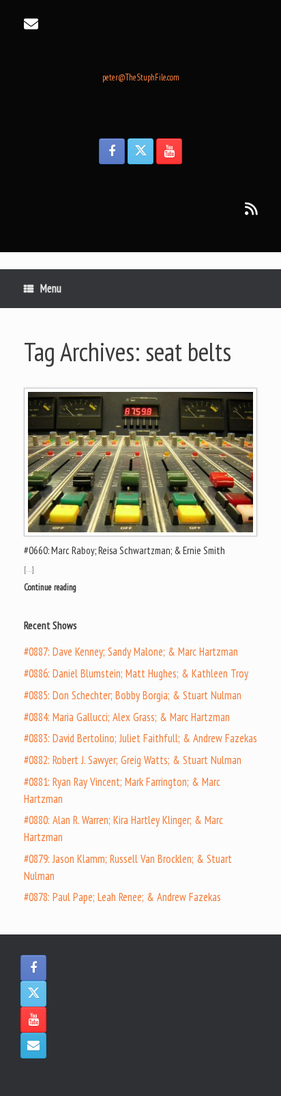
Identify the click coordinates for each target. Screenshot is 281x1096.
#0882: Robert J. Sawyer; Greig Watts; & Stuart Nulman (132, 759)
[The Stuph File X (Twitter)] (140, 151)
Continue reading (51, 587)
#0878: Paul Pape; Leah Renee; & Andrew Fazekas (122, 896)
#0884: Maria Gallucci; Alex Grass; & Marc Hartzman (127, 717)
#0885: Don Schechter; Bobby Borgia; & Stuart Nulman (132, 695)
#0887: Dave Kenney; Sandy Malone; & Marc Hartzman (131, 651)
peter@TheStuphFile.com (140, 77)
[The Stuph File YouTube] (169, 151)
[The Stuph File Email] (33, 1046)
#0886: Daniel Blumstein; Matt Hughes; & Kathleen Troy (136, 673)
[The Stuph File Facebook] (112, 151)
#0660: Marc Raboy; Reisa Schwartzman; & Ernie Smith (124, 550)
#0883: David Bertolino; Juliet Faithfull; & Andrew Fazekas (140, 738)
